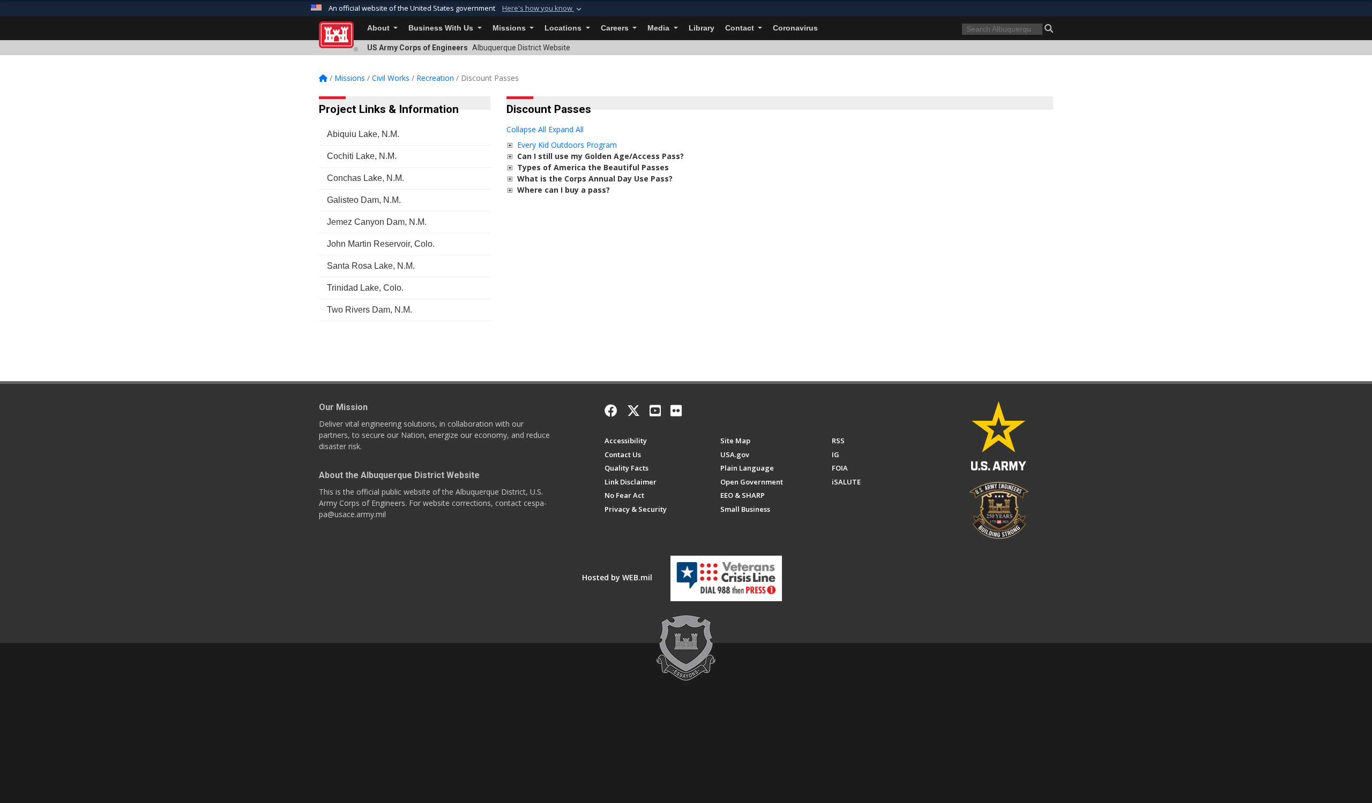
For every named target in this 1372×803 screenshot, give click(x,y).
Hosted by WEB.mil (617, 577)
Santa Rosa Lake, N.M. (371, 265)
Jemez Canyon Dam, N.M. (377, 221)
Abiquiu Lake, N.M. (363, 134)
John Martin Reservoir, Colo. (381, 243)
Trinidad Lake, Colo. (365, 287)
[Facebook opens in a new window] (611, 410)
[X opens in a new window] (633, 410)
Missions (510, 28)
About (379, 28)
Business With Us (441, 28)
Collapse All (526, 129)
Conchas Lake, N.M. (365, 178)
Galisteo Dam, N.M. (364, 199)
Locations (564, 28)
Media (659, 28)
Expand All (566, 129)
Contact (740, 28)
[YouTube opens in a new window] (655, 410)
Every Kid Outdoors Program (567, 145)
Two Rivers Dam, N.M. (369, 309)
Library (701, 28)
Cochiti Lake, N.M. (362, 156)
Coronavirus (795, 28)
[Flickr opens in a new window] (676, 410)
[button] (543, 8)
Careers (616, 28)
